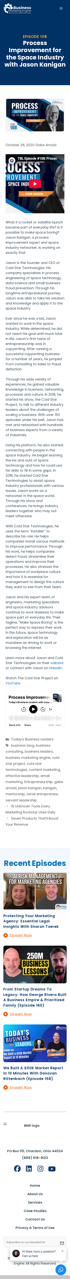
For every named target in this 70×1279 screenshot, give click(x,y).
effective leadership (22, 775)
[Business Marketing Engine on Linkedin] (29, 1169)
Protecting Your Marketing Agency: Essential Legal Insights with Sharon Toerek (31, 921)
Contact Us (35, 1219)
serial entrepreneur (42, 794)
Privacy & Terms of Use (35, 1227)
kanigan (49, 788)
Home (35, 1185)
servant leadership (21, 800)
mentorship (15, 794)
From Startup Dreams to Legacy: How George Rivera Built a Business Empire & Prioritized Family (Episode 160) (35, 997)
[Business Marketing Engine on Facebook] (17, 1169)
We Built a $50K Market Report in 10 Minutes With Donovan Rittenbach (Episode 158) (33, 1073)
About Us (35, 1194)
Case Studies (35, 1210)
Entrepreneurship (38, 781)
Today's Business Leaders (32, 739)
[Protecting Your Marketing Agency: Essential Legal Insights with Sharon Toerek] (35, 907)
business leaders (39, 751)
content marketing (44, 769)
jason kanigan (29, 788)
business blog (22, 745)
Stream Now (21, 935)
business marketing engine (28, 757)
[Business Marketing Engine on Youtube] (52, 1169)
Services (35, 1202)
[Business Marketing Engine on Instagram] (40, 1169)
